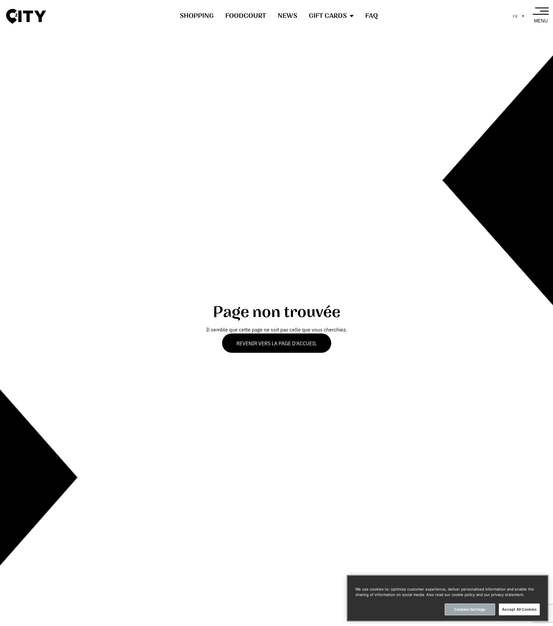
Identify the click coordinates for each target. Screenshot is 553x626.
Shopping (197, 16)
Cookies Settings (469, 609)
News (287, 16)
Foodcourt (245, 16)
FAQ (371, 16)
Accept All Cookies (519, 609)
